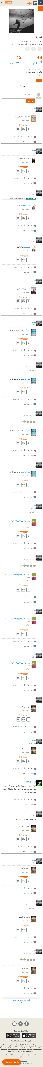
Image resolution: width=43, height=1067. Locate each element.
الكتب (35, 1055)
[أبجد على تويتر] (20, 1023)
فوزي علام (17, 117)
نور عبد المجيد (23, 707)
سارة (34, 108)
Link (21, 136)
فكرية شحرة (20, 289)
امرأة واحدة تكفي (25, 116)
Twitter (28, 136)
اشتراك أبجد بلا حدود (8, 1055)
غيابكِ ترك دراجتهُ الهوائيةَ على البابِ (19, 520)
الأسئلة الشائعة (19, 1055)
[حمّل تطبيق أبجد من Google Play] (13, 1035)
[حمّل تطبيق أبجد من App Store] (29, 1035)
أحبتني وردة (26, 205)
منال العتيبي (19, 205)
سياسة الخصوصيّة (27, 1063)
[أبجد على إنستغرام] (14, 1023)
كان (29, 706)
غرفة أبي (27, 158)
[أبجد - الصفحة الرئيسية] (29, 3)
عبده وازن (22, 158)
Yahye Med (31, 781)
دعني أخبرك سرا (25, 330)
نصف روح (27, 288)
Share (35, 137)
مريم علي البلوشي (14, 330)
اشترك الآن (8, 2)
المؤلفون (20, 1057)
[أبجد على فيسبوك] (26, 1023)
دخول (2, 2)
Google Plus (25, 136)
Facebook (31, 136)
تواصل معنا (28, 1055)
